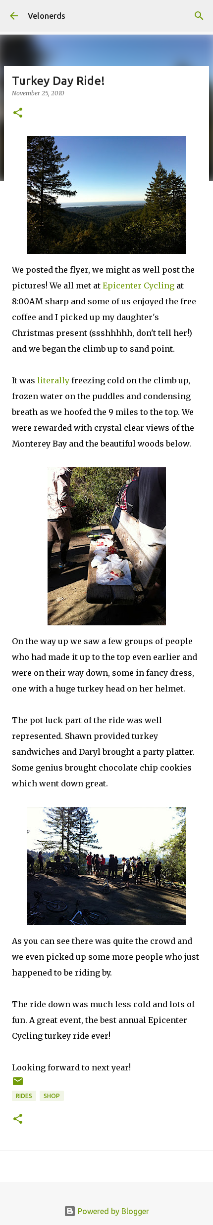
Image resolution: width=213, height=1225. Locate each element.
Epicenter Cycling (138, 285)
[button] (18, 113)
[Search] (199, 16)
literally (53, 380)
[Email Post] (18, 1085)
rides (24, 1096)
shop (52, 1096)
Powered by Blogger (112, 1211)
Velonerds (46, 15)
